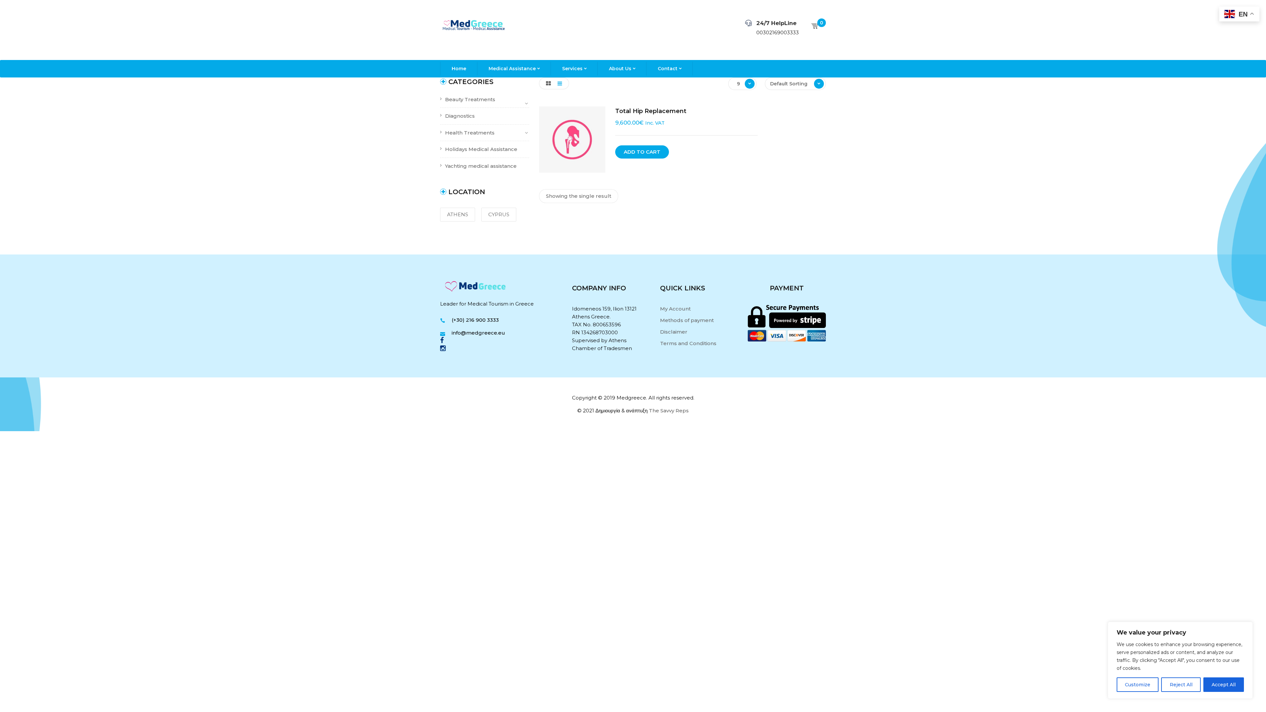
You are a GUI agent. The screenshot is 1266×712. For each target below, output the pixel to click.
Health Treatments (470, 133)
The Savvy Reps (669, 410)
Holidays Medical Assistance (481, 149)
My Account (675, 309)
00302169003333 (777, 32)
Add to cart (642, 152)
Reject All (1181, 685)
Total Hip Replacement (650, 111)
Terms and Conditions (688, 343)
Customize (1137, 685)
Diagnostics (460, 116)
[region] (1180, 660)
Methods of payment (687, 320)
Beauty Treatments (470, 99)
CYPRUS (498, 214)
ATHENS (457, 214)
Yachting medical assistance (481, 166)
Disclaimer (673, 332)
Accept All (1224, 685)
